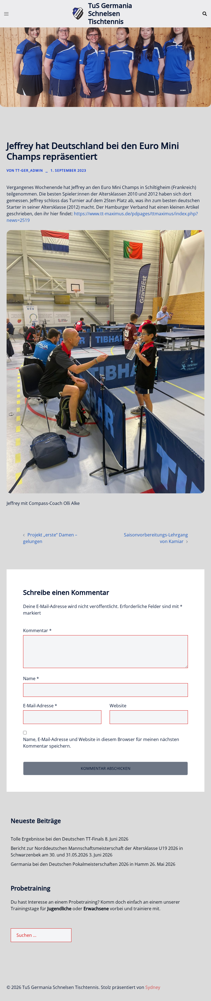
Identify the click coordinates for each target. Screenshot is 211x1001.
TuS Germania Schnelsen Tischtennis (110, 13)
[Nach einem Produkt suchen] (204, 14)
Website (118, 706)
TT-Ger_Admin (29, 170)
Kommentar (37, 630)
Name (31, 678)
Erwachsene (96, 909)
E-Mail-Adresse (40, 706)
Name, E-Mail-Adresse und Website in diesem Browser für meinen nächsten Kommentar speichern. (101, 742)
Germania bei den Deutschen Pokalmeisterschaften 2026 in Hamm (80, 864)
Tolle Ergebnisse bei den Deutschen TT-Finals (57, 839)
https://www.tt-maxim (96, 214)
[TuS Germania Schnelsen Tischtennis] (78, 13)
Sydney (152, 987)
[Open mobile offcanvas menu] (6, 13)
